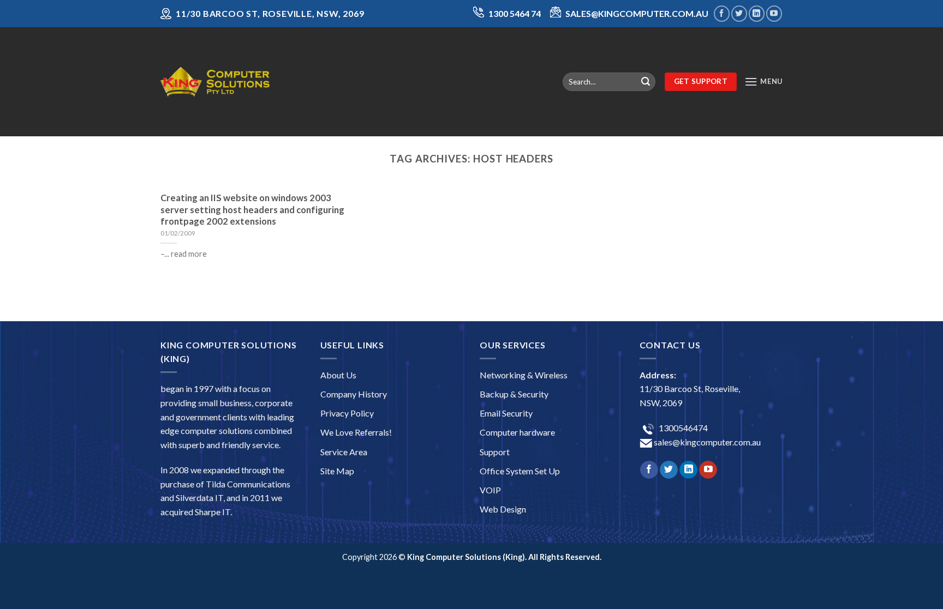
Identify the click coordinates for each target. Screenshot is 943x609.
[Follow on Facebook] (722, 13)
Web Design (503, 509)
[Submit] (645, 82)
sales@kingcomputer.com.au (706, 442)
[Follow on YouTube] (774, 13)
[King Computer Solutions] (215, 81)
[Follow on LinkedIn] (757, 13)
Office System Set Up (520, 471)
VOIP (490, 490)
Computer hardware (517, 432)
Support (495, 452)
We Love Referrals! (356, 432)
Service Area (343, 452)
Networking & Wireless (524, 375)
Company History (353, 394)
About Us (338, 375)
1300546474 (682, 428)
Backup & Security (514, 394)
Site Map (337, 471)
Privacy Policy (347, 413)
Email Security (506, 413)
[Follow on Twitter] (739, 13)
